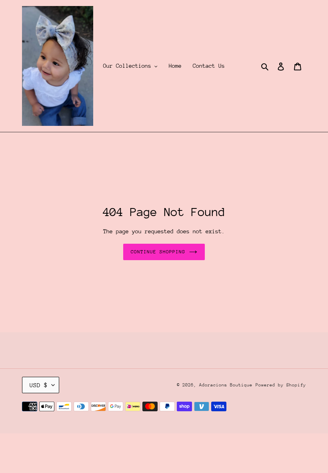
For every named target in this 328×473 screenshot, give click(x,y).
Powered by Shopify (281, 385)
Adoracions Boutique (225, 385)
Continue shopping (158, 252)
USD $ (39, 385)
